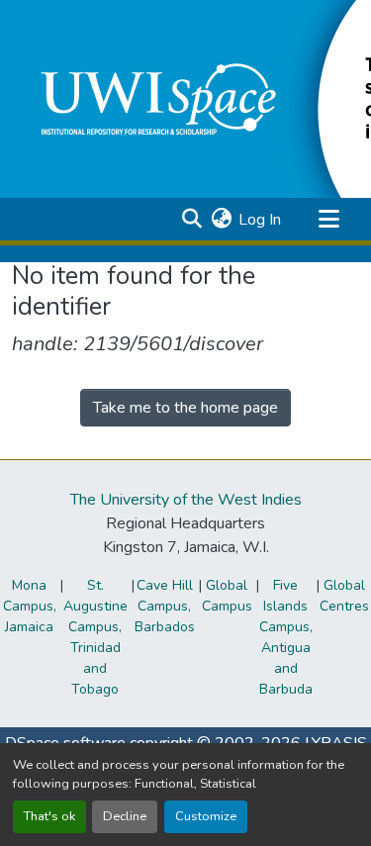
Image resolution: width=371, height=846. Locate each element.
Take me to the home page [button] (185, 408)
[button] (191, 220)
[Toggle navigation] (328, 219)
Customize (205, 816)
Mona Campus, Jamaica (29, 606)
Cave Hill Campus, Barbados (165, 606)
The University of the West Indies (186, 500)
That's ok (49, 816)
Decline (124, 816)
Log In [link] (259, 220)
